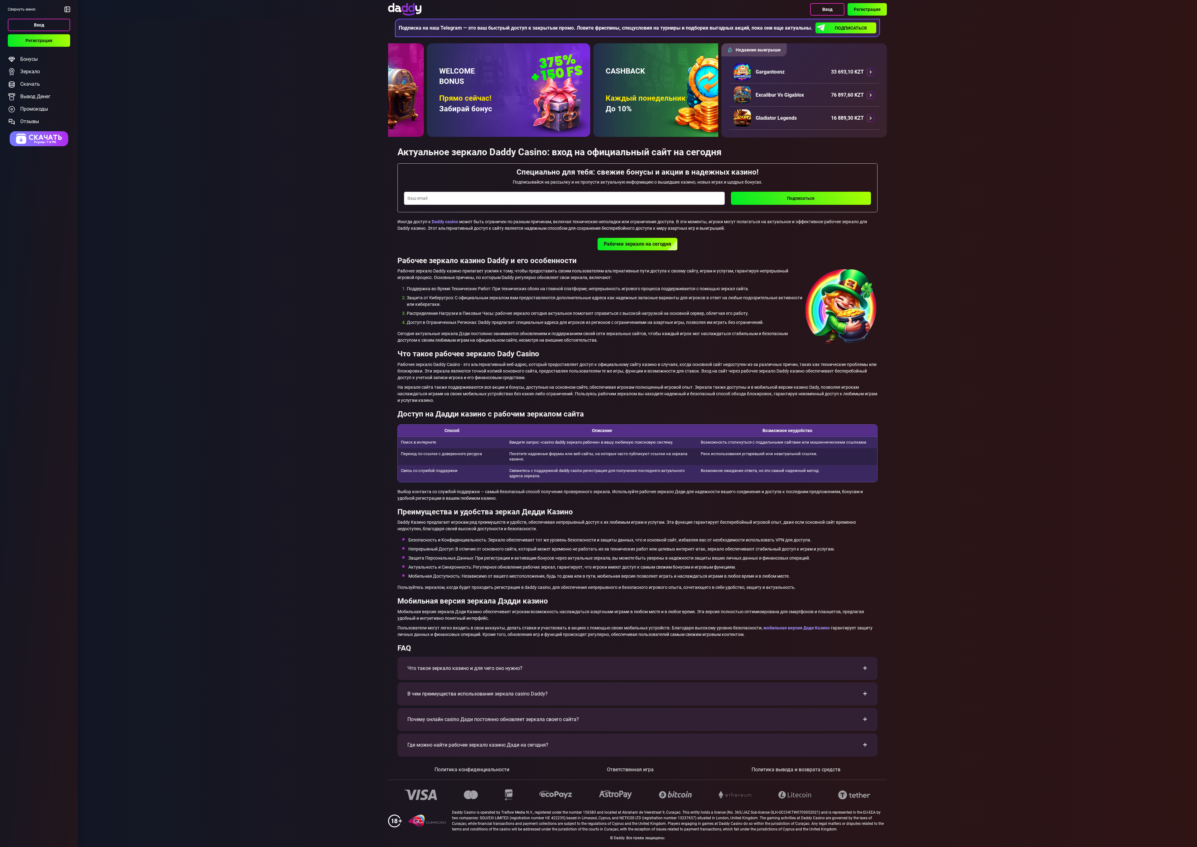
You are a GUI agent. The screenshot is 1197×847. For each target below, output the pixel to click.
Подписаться (851, 28)
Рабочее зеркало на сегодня (637, 244)
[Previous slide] (398, 96)
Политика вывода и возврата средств (796, 769)
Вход (39, 24)
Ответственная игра (630, 769)
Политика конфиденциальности (472, 769)
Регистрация (39, 40)
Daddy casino (445, 221)
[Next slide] (707, 96)
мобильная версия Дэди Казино (796, 627)
